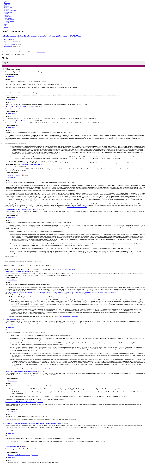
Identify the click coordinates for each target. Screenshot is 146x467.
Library (6, 13)
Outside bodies (8, 16)
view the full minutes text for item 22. (70, 316)
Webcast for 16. (12, 76)
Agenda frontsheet (13, 42)
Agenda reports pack (13, 44)
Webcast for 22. (12, 280)
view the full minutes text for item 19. (32, 164)
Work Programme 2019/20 (16, 446)
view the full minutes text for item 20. (77, 207)
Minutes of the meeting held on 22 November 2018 (23, 106)
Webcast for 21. (12, 217)
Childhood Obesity (14, 319)
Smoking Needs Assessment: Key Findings (21, 271)
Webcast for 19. (12, 127)
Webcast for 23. (12, 327)
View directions (41, 52)
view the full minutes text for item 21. (65, 269)
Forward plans (8, 12)
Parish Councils (8, 18)
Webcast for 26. (12, 433)
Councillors (7, 22)
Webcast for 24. (12, 381)
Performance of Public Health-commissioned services (24, 402)
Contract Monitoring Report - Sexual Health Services (24, 209)
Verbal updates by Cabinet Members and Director (23, 120)
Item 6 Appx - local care (18, 175)
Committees (7, 3)
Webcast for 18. (12, 113)
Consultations (7, 4)
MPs (5, 24)
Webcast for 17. (12, 99)
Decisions (6, 6)
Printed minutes (12, 46)
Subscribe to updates (9, 21)
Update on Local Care (15, 166)
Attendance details (9, 39)
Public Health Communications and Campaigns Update (25, 371)
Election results (8, 7)
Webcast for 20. (12, 177)
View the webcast (11, 63)
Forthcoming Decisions (10, 10)
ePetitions (6, 9)
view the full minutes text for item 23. (46, 369)
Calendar (6, 1)
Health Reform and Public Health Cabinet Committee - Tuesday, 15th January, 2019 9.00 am (41, 36)
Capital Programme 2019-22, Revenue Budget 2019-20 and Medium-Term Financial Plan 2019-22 (37, 423)
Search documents (9, 19)
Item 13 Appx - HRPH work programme (23, 455)
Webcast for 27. (12, 457)
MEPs (5, 26)
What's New (7, 27)
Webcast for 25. (12, 411)
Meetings (6, 15)
